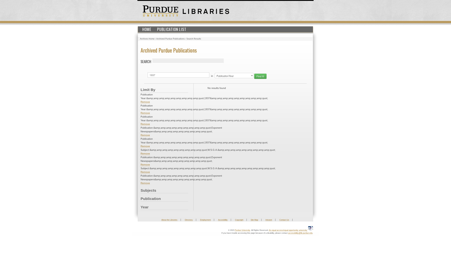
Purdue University (242, 230)
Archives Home (147, 39)
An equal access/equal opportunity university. (288, 230)
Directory (189, 220)
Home (146, 29)
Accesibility (223, 220)
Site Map (254, 220)
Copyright (239, 220)
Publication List (171, 29)
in (212, 75)
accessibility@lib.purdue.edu (300, 233)
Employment (205, 220)
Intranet (268, 220)
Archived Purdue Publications (170, 39)
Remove (145, 101)
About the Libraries (169, 220)
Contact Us (284, 220)
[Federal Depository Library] (310, 228)
